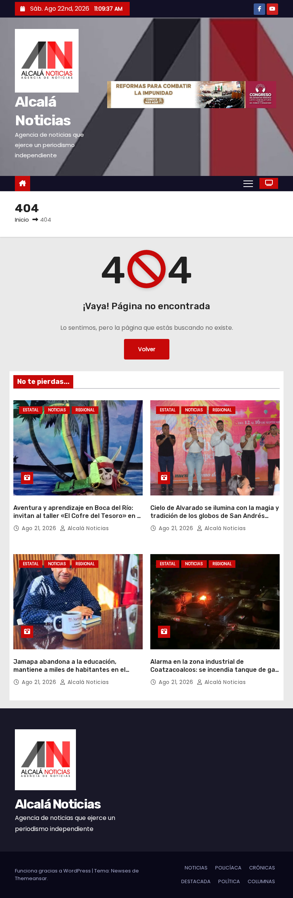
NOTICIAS (57, 410)
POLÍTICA (229, 881)
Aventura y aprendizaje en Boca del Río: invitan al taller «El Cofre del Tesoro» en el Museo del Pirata (77, 516)
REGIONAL (85, 410)
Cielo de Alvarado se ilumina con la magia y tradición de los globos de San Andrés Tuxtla (214, 516)
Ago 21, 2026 (40, 528)
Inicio (22, 220)
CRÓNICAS (262, 867)
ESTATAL (31, 410)
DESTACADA (196, 881)
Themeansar (31, 878)
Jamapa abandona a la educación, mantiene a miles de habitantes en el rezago (69, 670)
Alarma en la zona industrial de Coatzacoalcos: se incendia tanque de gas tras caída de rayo (214, 670)
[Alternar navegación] (248, 183)
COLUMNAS (261, 881)
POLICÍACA (228, 867)
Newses (121, 870)
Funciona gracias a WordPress (53, 870)
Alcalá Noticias (87, 528)
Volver (146, 349)
